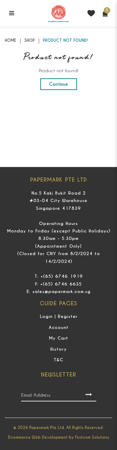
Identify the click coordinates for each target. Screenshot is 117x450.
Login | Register (58, 316)
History (58, 349)
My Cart (58, 338)
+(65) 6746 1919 (62, 276)
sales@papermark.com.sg (61, 291)
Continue (58, 84)
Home (10, 40)
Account (59, 327)
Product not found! (65, 40)
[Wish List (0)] (91, 13)
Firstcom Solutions (92, 437)
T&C (58, 360)
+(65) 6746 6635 (61, 284)
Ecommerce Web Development (38, 437)
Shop (29, 40)
